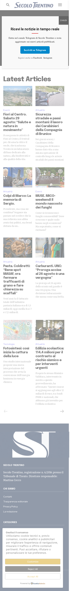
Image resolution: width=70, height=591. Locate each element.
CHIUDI (63, 20)
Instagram (47, 57)
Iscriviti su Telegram (35, 50)
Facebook (37, 57)
